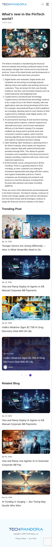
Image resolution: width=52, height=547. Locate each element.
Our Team (33, 538)
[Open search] (42, 4)
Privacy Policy (21, 538)
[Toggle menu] (47, 4)
